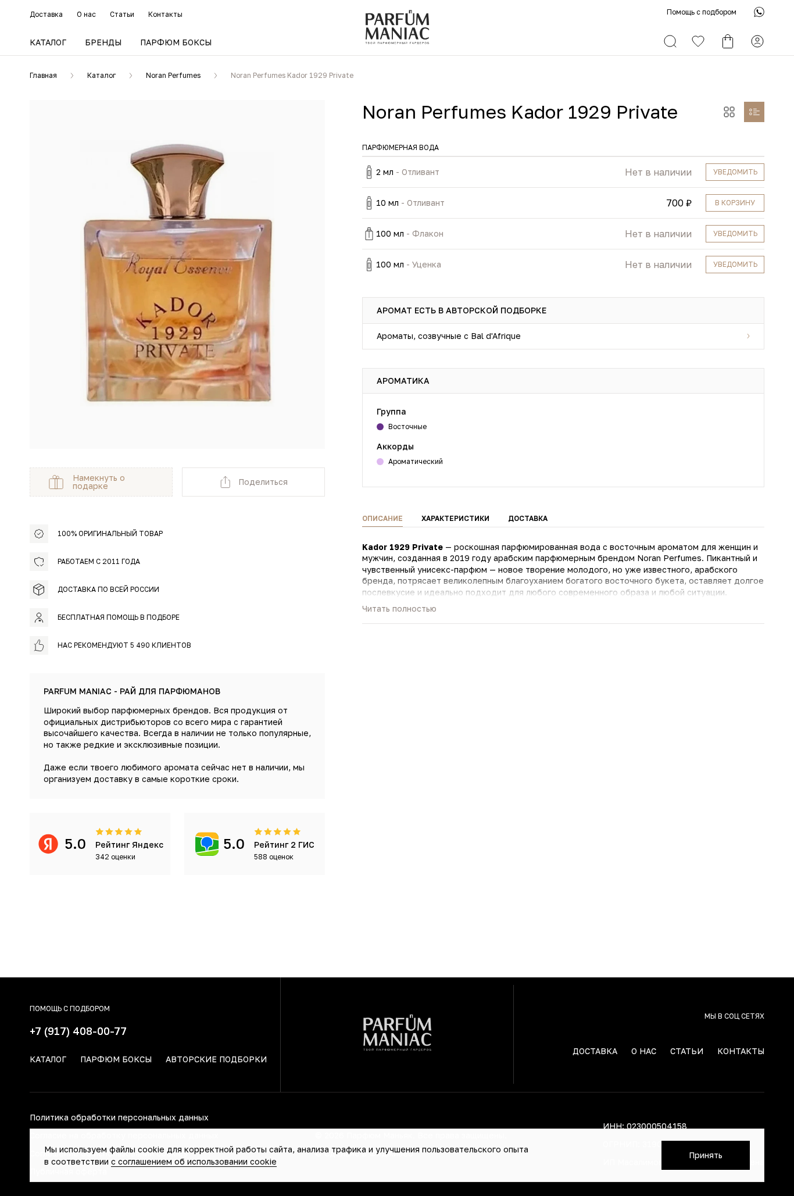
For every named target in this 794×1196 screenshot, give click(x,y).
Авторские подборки (216, 1059)
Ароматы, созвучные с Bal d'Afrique (449, 336)
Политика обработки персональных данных (119, 1117)
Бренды (103, 42)
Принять (706, 1155)
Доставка (46, 14)
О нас (86, 14)
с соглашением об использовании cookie (194, 1161)
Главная (43, 75)
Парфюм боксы (176, 42)
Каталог (48, 42)
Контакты (165, 14)
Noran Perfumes (173, 75)
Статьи (122, 14)
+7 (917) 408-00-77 (78, 1030)
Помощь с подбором (701, 12)
